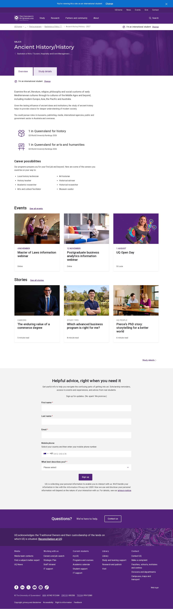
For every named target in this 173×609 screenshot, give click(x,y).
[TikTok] (47, 587)
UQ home (118, 10)
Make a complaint (139, 560)
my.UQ (76, 556)
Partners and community (76, 18)
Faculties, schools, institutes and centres (144, 566)
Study (42, 18)
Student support (80, 569)
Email (49, 429)
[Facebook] (16, 587)
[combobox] (48, 453)
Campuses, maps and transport (141, 578)
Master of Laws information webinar (37, 242)
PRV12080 (88, 595)
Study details (45, 71)
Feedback (78, 602)
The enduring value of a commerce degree (37, 313)
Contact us (113, 519)
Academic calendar (81, 564)
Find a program (35, 27)
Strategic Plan (50, 560)
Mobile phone (47, 443)
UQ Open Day (136, 242)
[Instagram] (41, 587)
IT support (48, 569)
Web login (155, 588)
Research (55, 18)
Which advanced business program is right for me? (86, 313)
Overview (23, 71)
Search (166, 4)
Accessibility (48, 602)
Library (105, 556)
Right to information (63, 602)
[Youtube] (35, 587)
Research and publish (112, 564)
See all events (36, 208)
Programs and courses (83, 560)
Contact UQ (136, 556)
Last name (51, 416)
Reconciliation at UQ (50, 538)
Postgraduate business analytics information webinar (86, 242)
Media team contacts (23, 556)
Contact (155, 10)
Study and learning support (114, 560)
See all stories (37, 280)
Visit (104, 569)
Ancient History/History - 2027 (78, 27)
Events (138, 10)
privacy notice (124, 490)
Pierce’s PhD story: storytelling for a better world (136, 313)
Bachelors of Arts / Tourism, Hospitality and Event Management (43, 54)
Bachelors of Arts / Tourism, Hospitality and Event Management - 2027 (54, 27)
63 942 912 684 (53, 595)
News (129, 10)
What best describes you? (58, 462)
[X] (28, 587)
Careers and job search (54, 556)
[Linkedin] (22, 587)
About (96, 18)
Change (109, 3)
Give (146, 10)
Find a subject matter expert (27, 560)
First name (51, 402)
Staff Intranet (49, 564)
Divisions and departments (143, 572)
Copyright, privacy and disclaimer (27, 602)
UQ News (18, 564)
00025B (72, 595)
